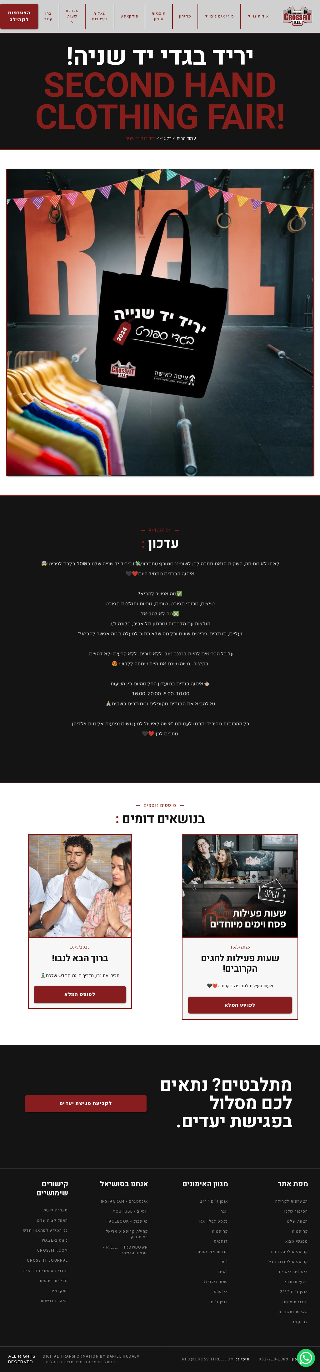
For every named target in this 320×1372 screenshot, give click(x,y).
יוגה (224, 1211)
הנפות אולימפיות (212, 1251)
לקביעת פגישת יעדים (86, 1103)
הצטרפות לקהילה (19, 16)
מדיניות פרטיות (53, 1280)
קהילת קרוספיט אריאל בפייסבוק (127, 1234)
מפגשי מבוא (296, 1241)
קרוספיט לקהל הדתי (289, 1251)
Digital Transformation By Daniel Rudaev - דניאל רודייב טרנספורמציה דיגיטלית (91, 1359)
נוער (224, 1261)
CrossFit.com (52, 1250)
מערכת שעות (55, 1210)
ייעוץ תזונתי (296, 1281)
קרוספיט (220, 1231)
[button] (257, 16)
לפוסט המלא (240, 1005)
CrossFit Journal (47, 1260)
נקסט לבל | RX (213, 1221)
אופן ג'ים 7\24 (294, 1291)
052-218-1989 (273, 1359)
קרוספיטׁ (300, 1231)
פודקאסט (129, 16)
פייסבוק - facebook (127, 1221)
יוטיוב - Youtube (130, 1211)
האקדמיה (59, 1290)
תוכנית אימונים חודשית (45, 1270)
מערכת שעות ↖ (72, 16)
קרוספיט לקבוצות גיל (288, 1261)
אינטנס (221, 1291)
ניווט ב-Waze (55, 1240)
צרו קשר (48, 16)
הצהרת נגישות (54, 1301)
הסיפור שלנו (296, 1211)
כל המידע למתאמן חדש (45, 1230)
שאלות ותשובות (100, 16)
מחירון (185, 16)
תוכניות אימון (159, 16)
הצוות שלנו (297, 1221)
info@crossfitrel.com (207, 1359)
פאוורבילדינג (216, 1281)
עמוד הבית (186, 138)
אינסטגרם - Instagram (124, 1201)
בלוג (168, 138)
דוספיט (221, 1241)
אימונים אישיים (293, 1271)
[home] (297, 15)
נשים (223, 1271)
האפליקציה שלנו (52, 1220)
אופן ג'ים (219, 1301)
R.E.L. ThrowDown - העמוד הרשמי (125, 1249)
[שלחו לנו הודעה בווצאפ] (306, 1358)
